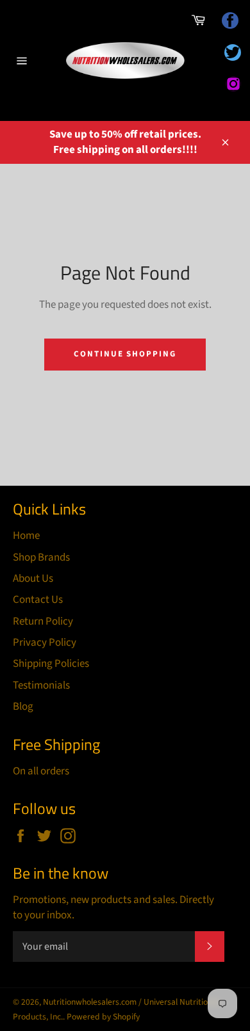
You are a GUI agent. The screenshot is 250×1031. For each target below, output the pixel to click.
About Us (33, 578)
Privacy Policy (44, 642)
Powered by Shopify (103, 1017)
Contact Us (38, 599)
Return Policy (43, 621)
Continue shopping (125, 354)
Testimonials (41, 685)
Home (26, 535)
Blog (23, 706)
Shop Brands (41, 557)
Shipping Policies (51, 663)
